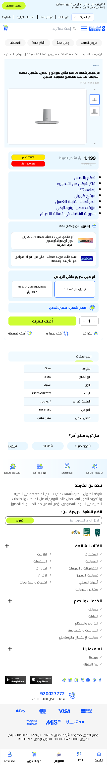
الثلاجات (42, 554)
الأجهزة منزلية (83, 54)
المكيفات (15, 43)
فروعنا (93, 657)
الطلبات (93, 616)
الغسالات (91, 561)
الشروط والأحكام (86, 623)
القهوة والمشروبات (34, 582)
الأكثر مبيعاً (38, 43)
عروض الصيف (89, 43)
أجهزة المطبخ (88, 582)
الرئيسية (98, 54)
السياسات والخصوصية (83, 630)
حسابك (93, 609)
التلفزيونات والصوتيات (83, 568)
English (6, 17)
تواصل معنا (47, 17)
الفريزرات (42, 568)
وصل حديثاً (63, 43)
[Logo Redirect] (97, 28)
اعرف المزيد (65, 245)
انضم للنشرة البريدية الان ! (81, 511)
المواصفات (84, 356)
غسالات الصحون (87, 575)
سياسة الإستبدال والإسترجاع (78, 637)
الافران (43, 575)
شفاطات (66, 54)
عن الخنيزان (90, 664)
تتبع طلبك (63, 17)
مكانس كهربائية (86, 589)
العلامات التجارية (25, 17)
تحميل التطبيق (14, 6)
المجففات (40, 561)
